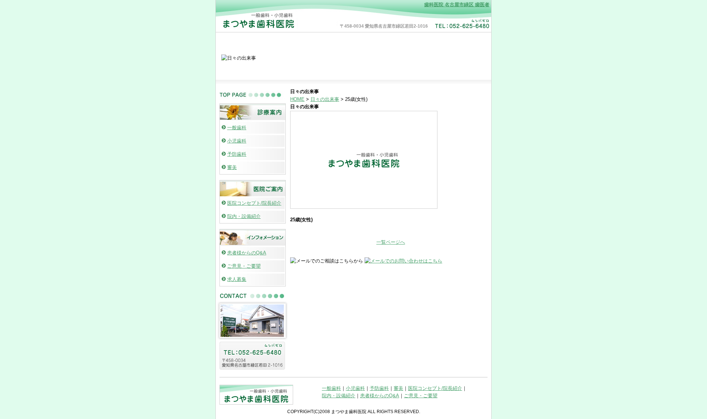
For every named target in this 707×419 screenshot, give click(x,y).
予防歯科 (236, 154)
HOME (297, 99)
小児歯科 (236, 141)
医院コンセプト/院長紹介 (254, 203)
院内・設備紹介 (244, 216)
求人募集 (236, 279)
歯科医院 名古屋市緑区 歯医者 (456, 4)
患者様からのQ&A (246, 253)
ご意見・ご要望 (244, 266)
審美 (232, 167)
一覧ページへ (390, 242)
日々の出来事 (324, 99)
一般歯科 (236, 127)
